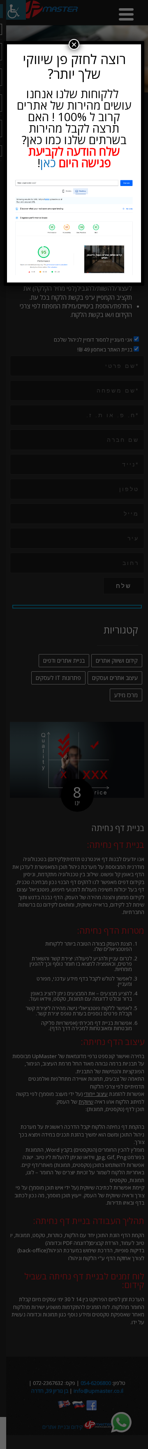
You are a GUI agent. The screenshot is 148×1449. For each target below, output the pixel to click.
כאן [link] (48, 162)
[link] (74, 227)
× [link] (74, 44)
